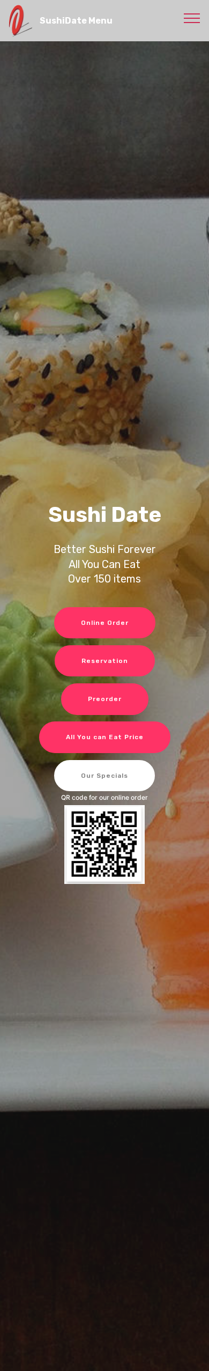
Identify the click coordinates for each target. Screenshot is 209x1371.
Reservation (104, 661)
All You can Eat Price (105, 737)
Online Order (105, 622)
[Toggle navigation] (192, 18)
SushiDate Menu (76, 21)
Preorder (105, 699)
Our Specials (104, 775)
